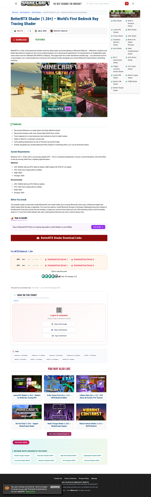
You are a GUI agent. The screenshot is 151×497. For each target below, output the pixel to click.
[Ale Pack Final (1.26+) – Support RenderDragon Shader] (27, 412)
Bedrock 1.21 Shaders (38, 355)
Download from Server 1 (58, 259)
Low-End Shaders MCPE (22, 460)
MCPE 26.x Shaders (69, 359)
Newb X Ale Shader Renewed (131, 42)
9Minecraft (74, 490)
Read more (30, 491)
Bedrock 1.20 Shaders (21, 355)
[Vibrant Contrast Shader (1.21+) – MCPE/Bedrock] (91, 412)
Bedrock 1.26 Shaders (56, 355)
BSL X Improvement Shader (117, 60)
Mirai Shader (117, 21)
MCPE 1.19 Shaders (90, 355)
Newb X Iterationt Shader (131, 23)
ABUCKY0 (57, 31)
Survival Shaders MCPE (92, 460)
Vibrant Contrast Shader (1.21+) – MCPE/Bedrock (91, 425)
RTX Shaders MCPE (69, 460)
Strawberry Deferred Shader (116, 42)
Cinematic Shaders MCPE (45, 455)
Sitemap (94, 478)
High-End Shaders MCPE (68, 455)
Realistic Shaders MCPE (46, 460)
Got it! (55, 487)
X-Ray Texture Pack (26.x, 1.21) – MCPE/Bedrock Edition (59, 396)
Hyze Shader (117, 48)
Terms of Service (70, 478)
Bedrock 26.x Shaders (73, 355)
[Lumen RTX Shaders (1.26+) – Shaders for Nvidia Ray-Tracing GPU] (27, 383)
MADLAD (64, 31)
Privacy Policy (84, 478)
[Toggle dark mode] (133, 4)
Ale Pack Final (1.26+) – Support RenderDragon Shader (27, 425)
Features (40, 39)
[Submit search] (127, 3)
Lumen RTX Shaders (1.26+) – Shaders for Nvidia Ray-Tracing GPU (26, 396)
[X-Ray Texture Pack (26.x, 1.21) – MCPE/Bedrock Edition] (59, 383)
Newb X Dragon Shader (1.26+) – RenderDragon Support (59, 425)
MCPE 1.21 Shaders (37, 359)
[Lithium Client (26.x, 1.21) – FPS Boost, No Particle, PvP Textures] (91, 383)
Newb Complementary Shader (133, 51)
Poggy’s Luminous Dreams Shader (118, 69)
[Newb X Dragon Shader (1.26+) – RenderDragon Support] (59, 412)
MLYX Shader (132, 30)
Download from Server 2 (84, 259)
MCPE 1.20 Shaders (21, 359)
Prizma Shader (118, 36)
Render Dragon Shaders (22, 455)
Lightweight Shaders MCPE (92, 455)
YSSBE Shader (132, 81)
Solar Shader (132, 36)
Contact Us (58, 478)
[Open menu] (16, 3)
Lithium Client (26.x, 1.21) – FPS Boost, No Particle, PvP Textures (91, 396)
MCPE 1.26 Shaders (53, 359)
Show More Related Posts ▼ (59, 434)
